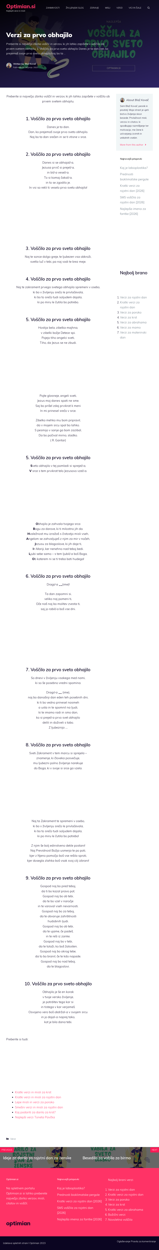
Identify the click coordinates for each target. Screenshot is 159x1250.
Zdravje (94, 7)
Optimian (34, 1243)
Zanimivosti (53, 7)
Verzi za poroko (130, 312)
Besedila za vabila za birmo (107, 1158)
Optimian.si (20, 6)
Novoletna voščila (120, 1219)
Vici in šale (135, 7)
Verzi (119, 7)
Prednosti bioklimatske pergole (78, 1195)
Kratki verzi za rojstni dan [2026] (79, 1201)
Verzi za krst (128, 317)
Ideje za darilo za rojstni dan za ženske (37, 1158)
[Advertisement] (58, 216)
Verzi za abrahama (133, 322)
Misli (107, 7)
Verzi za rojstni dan (133, 297)
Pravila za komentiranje (143, 1241)
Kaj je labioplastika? (134, 168)
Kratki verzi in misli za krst (33, 1092)
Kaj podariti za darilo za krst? (35, 1112)
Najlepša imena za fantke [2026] (79, 1219)
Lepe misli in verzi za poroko (34, 1102)
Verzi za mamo (130, 327)
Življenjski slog (75, 7)
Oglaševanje (123, 1241)
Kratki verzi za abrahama (125, 1209)
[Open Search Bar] (148, 7)
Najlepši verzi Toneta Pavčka (35, 1117)
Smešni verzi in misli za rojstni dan (39, 1107)
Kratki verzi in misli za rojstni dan (38, 1097)
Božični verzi (116, 1214)
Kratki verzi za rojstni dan (125, 1194)
